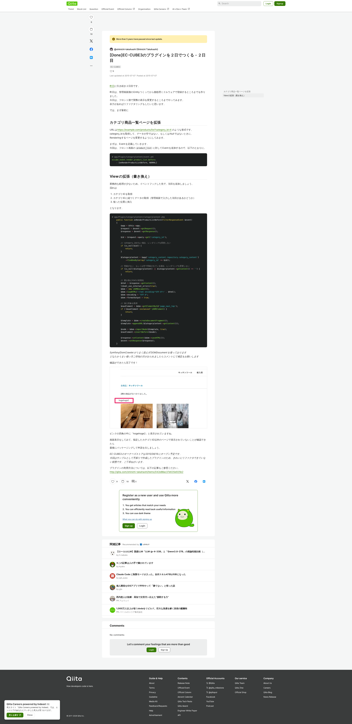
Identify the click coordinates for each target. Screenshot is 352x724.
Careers (266, 688)
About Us (267, 683)
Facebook (210, 697)
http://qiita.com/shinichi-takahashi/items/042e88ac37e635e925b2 (146, 472)
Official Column (126, 9)
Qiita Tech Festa (185, 701)
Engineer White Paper (187, 710)
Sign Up (164, 650)
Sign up (129, 525)
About (151, 683)
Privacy (152, 692)
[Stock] (91, 29)
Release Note (184, 683)
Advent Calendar (185, 697)
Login (268, 3)
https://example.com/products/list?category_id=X (144, 129)
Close (30, 715)
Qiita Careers (161, 9)
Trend (71, 9)
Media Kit (153, 701)
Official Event (107, 9)
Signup (280, 3)
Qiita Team (239, 683)
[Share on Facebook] (91, 49)
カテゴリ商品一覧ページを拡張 (237, 91)
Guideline (153, 697)
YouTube (210, 701)
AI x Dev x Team (181, 9)
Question (94, 9)
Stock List (81, 9)
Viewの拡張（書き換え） (234, 95)
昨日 (112, 86)
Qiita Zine (239, 688)
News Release (269, 697)
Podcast (210, 706)
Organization (144, 9)
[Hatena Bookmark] (91, 57)
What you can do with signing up (137, 519)
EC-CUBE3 (115, 67)
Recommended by (131, 544)
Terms (152, 688)
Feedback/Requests (158, 706)
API (179, 715)
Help (151, 710)
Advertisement (155, 715)
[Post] (91, 41)
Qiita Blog (267, 692)
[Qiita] (72, 4)
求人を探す (15, 715)
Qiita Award (183, 706)
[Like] (91, 17)
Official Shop (240, 692)
